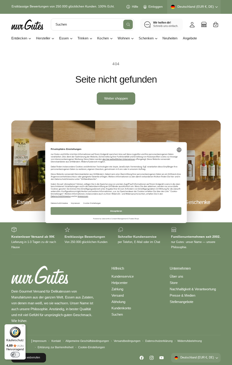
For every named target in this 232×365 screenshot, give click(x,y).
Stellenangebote (181, 302)
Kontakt (56, 341)
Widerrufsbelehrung (189, 341)
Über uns (176, 276)
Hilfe (135, 6)
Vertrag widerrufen (28, 357)
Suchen (117, 314)
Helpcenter (119, 283)
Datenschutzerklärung (158, 341)
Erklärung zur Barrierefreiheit (55, 347)
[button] (216, 24)
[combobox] (92, 24)
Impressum (39, 341)
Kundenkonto (121, 308)
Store (174, 283)
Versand (117, 295)
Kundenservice (122, 276)
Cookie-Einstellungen (91, 347)
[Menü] (23, 327)
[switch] (15, 354)
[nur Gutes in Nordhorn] (204, 24)
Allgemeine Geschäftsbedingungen (87, 341)
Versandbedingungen (127, 341)
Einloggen (155, 6)
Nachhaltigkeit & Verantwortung (193, 289)
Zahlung (117, 289)
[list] (116, 238)
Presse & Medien (182, 295)
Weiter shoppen (116, 98)
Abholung (118, 302)
